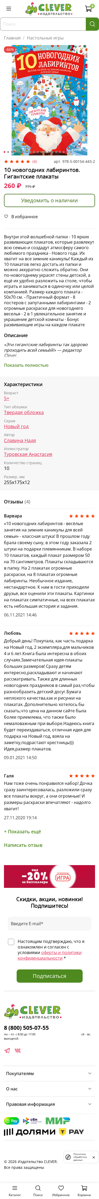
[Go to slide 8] (30, 152)
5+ (6, 398)
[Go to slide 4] (15, 152)
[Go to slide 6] (22, 152)
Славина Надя (20, 440)
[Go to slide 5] (19, 152)
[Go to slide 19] (71, 152)
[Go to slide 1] (4, 152)
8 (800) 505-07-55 (26, 1027)
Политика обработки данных (80, 1157)
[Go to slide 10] (37, 152)
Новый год (16, 426)
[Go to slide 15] (56, 152)
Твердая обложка (24, 412)
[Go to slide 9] (34, 152)
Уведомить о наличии (49, 200)
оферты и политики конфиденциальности (50, 955)
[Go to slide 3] (11, 152)
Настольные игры (45, 38)
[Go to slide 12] (45, 152)
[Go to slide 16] (59, 152)
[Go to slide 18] (67, 152)
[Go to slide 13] (48, 152)
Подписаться (49, 975)
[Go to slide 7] (26, 152)
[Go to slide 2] (8, 152)
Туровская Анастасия (28, 454)
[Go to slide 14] (52, 152)
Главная (12, 38)
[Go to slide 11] (41, 152)
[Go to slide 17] (63, 152)
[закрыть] (94, 1157)
